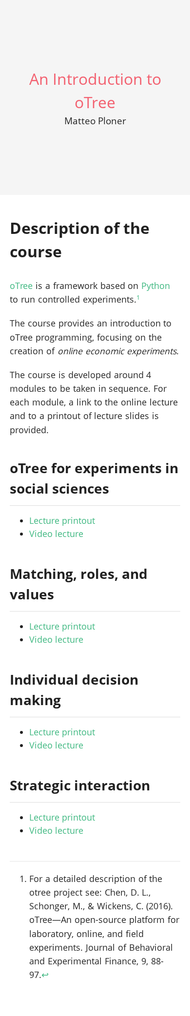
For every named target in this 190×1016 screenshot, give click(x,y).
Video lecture (56, 533)
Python (155, 285)
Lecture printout (62, 520)
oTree (21, 285)
